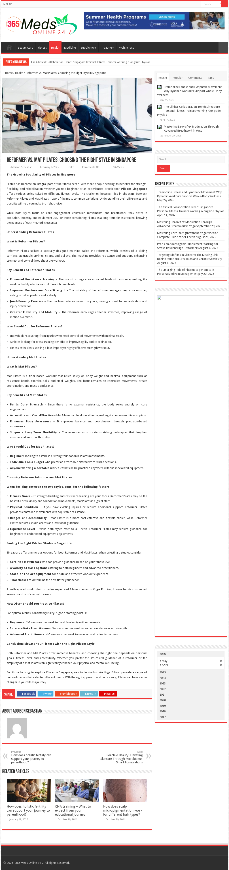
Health (55, 47)
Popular (178, 77)
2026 (162, 653)
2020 (162, 700)
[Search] (224, 4)
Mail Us (7, 4)
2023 (162, 683)
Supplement (88, 47)
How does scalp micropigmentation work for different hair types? (122, 810)
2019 (162, 705)
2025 (162, 672)
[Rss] (197, 4)
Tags (211, 77)
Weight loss (126, 47)
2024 (162, 678)
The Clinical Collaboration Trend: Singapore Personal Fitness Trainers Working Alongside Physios (90, 62)
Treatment (107, 47)
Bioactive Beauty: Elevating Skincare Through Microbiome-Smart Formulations (121, 757)
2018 (162, 711)
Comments (195, 77)
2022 (162, 689)
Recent (163, 77)
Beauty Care (25, 47)
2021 (162, 694)
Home (8, 72)
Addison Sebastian (21, 167)
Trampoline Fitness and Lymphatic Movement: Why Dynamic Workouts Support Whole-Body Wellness (189, 91)
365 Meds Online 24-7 (9, 47)
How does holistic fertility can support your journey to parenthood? (31, 757)
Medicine (70, 47)
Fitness (42, 47)
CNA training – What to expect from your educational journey (73, 810)
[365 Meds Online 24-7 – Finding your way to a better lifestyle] (41, 23)
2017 (162, 717)
